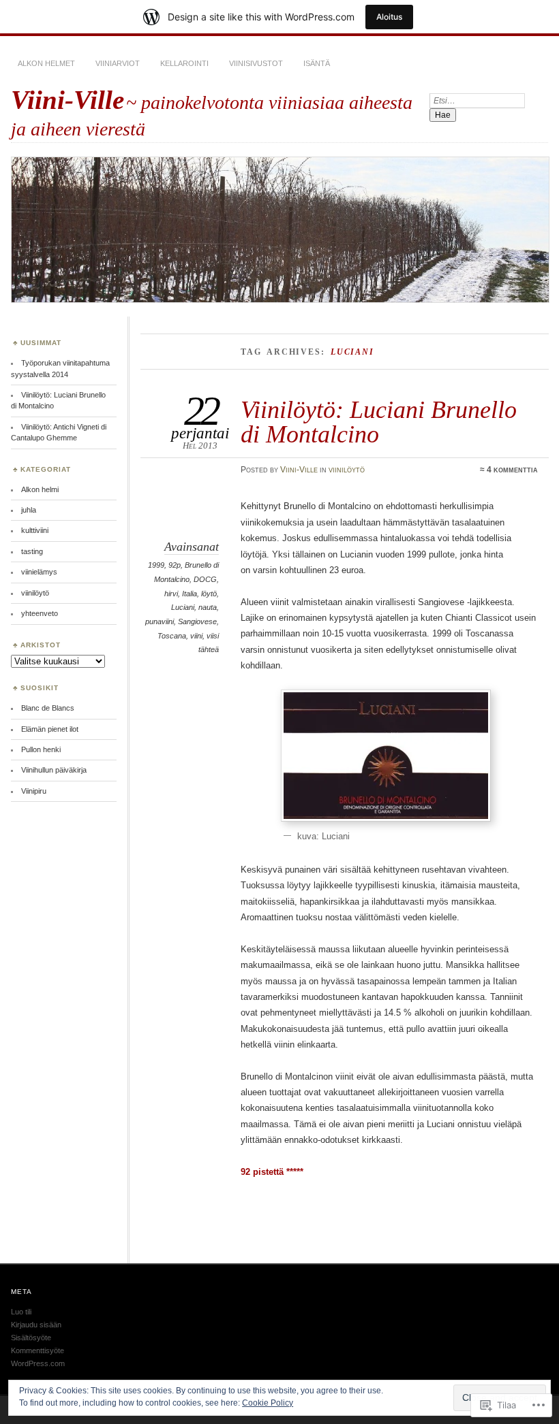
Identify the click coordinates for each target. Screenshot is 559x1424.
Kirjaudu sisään (36, 1325)
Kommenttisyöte (37, 1350)
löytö (209, 593)
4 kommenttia (512, 469)
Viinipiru (33, 791)
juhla (28, 510)
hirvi (171, 593)
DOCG (205, 579)
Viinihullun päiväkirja (54, 770)
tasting (32, 551)
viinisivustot (256, 63)
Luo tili (21, 1312)
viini (196, 636)
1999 (156, 565)
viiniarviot (117, 63)
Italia (189, 593)
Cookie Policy (267, 1403)
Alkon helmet (46, 63)
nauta (207, 607)
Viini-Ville (67, 99)
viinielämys (39, 572)
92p (174, 565)
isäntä (316, 63)
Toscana (171, 636)
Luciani (182, 607)
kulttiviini (34, 530)
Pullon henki (41, 749)
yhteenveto (39, 613)
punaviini (159, 621)
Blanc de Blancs (47, 708)
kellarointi (184, 63)
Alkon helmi (40, 489)
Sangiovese (197, 621)
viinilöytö (347, 469)
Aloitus (389, 17)
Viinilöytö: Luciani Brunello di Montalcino (379, 421)
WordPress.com (38, 1363)
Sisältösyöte (31, 1337)
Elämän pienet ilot (49, 729)
